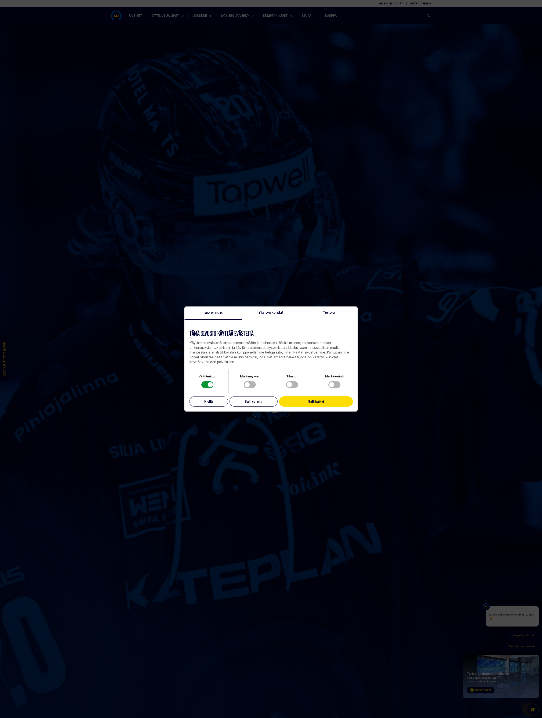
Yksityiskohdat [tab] (270, 312)
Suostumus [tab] (213, 313)
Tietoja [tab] (329, 312)
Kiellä (208, 401)
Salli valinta (253, 401)
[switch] (250, 384)
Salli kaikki (316, 401)
